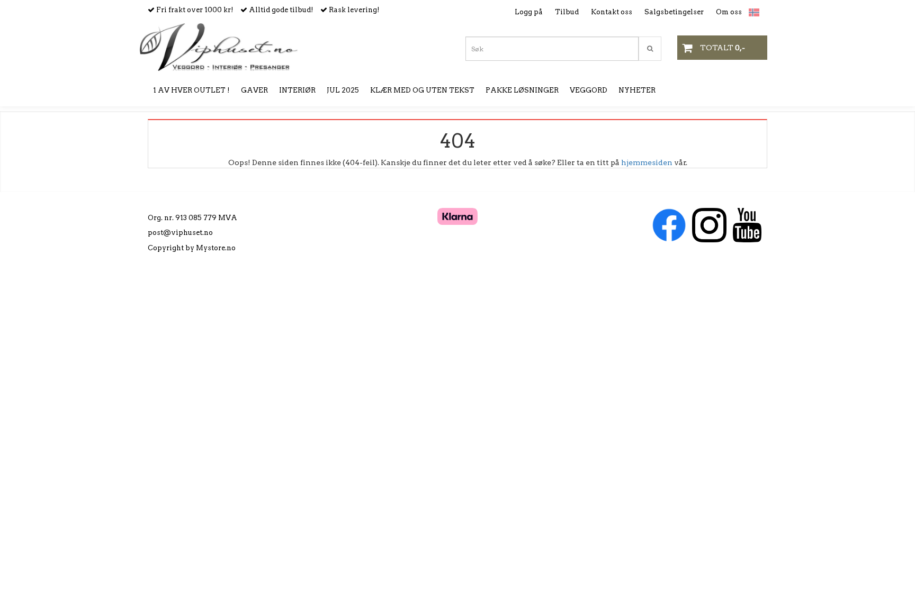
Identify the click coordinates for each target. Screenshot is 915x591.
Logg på (529, 12)
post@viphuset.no (180, 233)
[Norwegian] (751, 12)
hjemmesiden (646, 162)
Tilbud (567, 12)
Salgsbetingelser (674, 12)
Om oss (729, 12)
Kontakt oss (611, 12)
